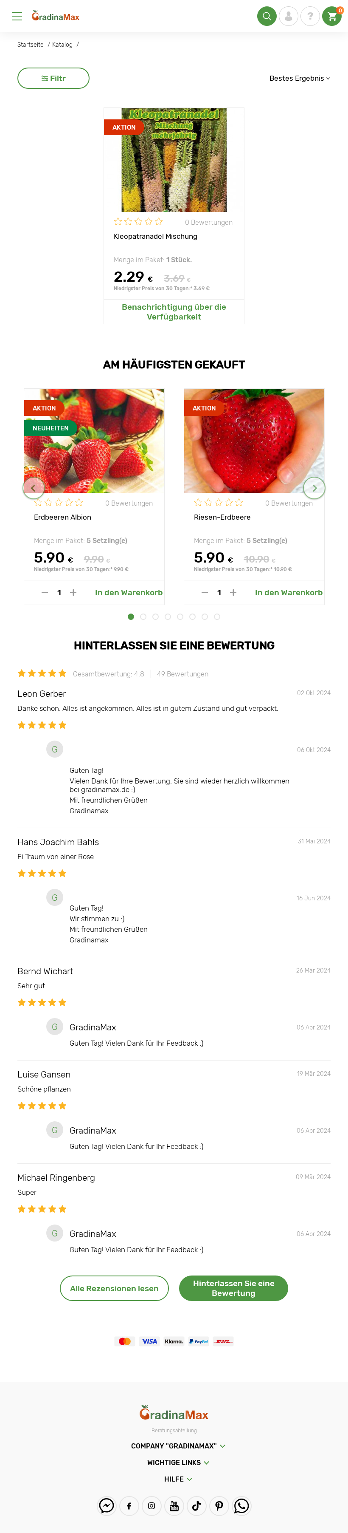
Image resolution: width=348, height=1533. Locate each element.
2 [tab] (143, 617)
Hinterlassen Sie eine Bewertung (234, 1288)
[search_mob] (267, 16)
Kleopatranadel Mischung (155, 236)
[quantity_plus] (73, 592)
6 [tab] (192, 617)
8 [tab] (217, 617)
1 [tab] (131, 617)
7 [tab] (205, 617)
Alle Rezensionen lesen (114, 1288)
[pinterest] (219, 1506)
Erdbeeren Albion (62, 517)
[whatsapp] (242, 1506)
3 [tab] (155, 617)
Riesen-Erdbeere (222, 517)
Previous (33, 488)
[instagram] (152, 1506)
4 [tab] (168, 617)
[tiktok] (197, 1506)
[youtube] (174, 1506)
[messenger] (107, 1506)
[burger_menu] (17, 16)
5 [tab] (180, 617)
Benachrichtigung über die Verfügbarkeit (174, 312)
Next (314, 488)
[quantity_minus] (45, 592)
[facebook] (129, 1506)
